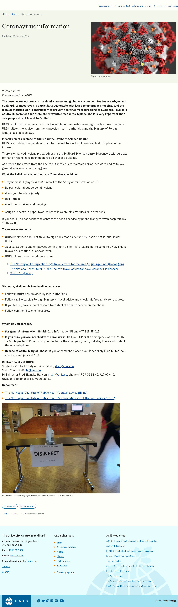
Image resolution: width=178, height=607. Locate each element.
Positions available (66, 547)
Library (60, 556)
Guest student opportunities (166, 6)
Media (60, 551)
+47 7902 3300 (15, 550)
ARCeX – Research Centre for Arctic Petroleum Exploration (131, 541)
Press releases (27, 506)
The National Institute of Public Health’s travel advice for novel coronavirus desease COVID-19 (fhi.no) (64, 271)
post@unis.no (17, 555)
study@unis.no (64, 366)
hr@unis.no (33, 370)
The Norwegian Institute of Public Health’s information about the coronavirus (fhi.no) (60, 398)
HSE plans (62, 565)
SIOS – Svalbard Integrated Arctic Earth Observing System (132, 586)
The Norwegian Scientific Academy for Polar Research (129, 581)
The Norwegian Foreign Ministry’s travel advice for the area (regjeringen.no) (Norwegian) (67, 264)
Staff (59, 542)
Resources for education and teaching (114, 6)
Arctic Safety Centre (115, 546)
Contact (6, 566)
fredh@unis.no (57, 374)
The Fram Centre (113, 561)
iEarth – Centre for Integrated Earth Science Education (130, 566)
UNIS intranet (64, 561)
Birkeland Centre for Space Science (121, 556)
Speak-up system (65, 572)
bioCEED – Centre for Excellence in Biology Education (129, 551)
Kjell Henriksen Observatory (118, 571)
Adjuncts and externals (141, 6)
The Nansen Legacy (114, 576)
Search (5, 571)
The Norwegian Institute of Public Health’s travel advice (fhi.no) (46, 392)
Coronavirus (10, 506)
